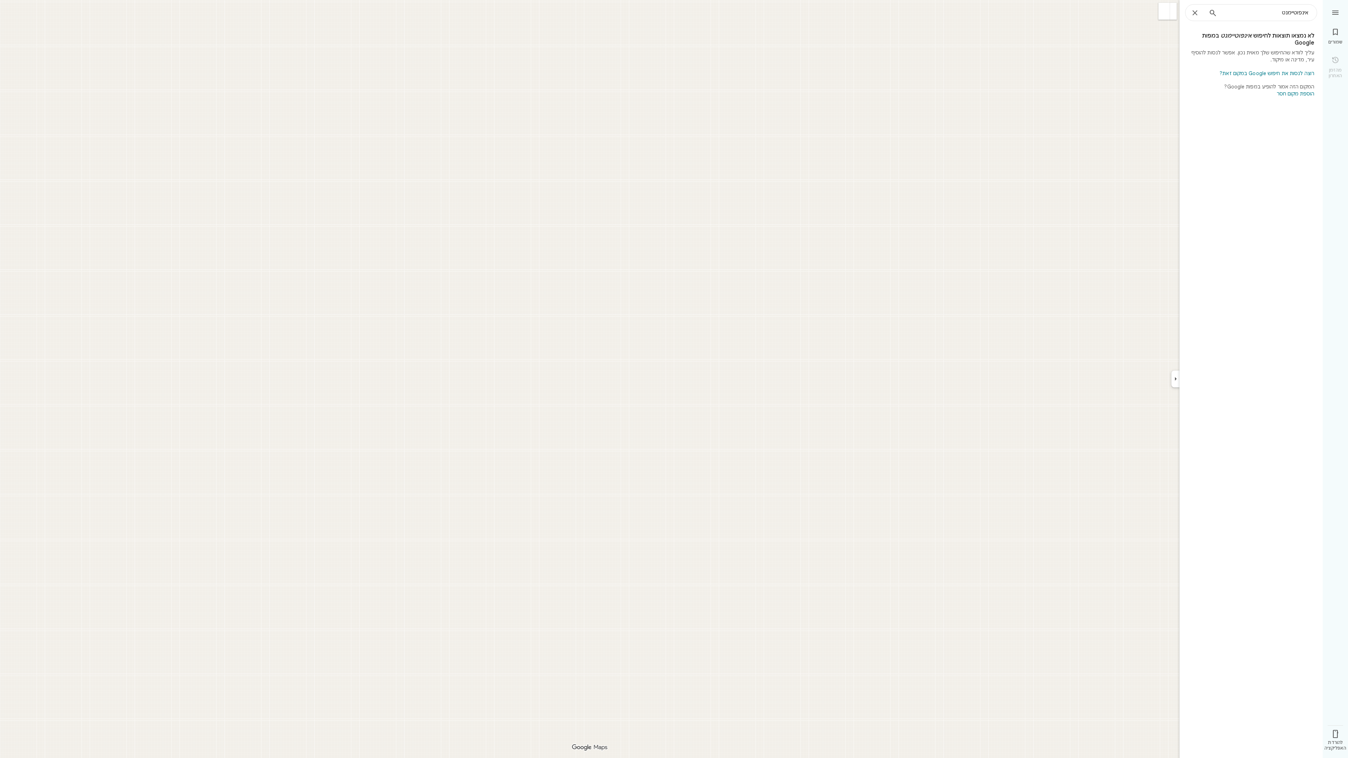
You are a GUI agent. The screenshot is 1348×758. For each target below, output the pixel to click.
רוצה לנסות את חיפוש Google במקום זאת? (1267, 73)
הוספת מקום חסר (1295, 94)
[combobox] (1265, 12)
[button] (1164, 11)
